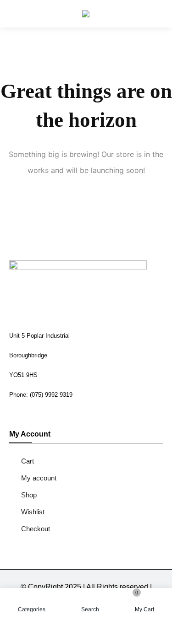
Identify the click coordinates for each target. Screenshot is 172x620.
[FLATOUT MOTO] (85, 13)
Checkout (35, 529)
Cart (27, 461)
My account (38, 478)
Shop (29, 495)
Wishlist (32, 512)
